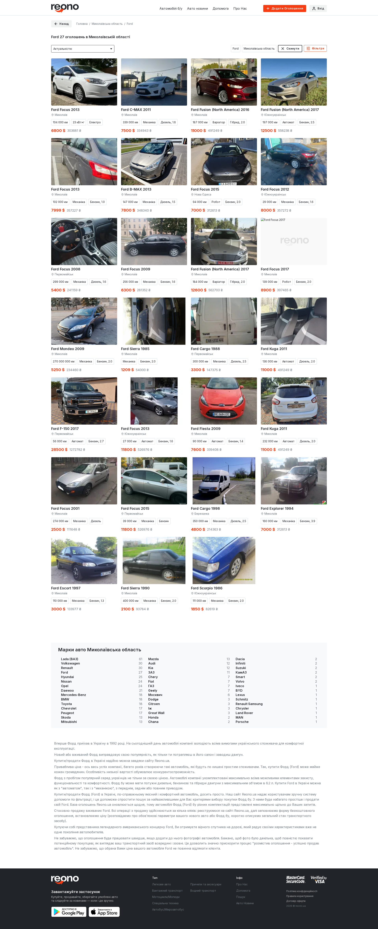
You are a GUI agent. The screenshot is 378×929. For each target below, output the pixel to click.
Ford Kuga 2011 (274, 349)
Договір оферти (296, 901)
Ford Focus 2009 (135, 269)
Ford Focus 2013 (65, 110)
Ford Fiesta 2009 (205, 429)
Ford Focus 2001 (65, 508)
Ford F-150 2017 (65, 429)
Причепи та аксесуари (205, 884)
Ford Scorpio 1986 (206, 588)
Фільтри (318, 48)
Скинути (292, 48)
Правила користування (299, 896)
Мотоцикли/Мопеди (166, 897)
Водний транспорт (203, 890)
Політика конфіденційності (301, 891)
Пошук (240, 897)
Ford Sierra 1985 (135, 349)
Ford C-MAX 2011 (136, 110)
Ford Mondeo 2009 (67, 349)
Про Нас (240, 8)
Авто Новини (245, 903)
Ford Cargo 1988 (205, 349)
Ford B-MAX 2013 (136, 189)
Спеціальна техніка (165, 903)
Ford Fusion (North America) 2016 (220, 110)
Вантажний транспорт (167, 890)
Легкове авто (161, 884)
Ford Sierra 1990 (135, 588)
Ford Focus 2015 (205, 189)
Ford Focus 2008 (65, 269)
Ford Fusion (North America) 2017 (290, 110)
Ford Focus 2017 (275, 269)
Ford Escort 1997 (66, 588)
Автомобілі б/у (170, 8)
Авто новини (197, 8)
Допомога (221, 8)
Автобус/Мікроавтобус (168, 909)
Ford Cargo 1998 (205, 508)
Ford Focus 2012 (275, 189)
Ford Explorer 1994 (277, 508)
